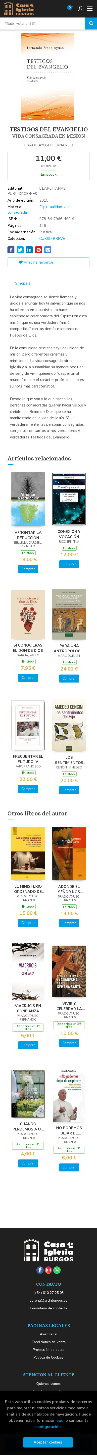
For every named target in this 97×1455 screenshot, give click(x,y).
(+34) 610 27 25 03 (48, 1292)
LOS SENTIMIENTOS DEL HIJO (69, 760)
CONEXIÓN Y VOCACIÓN (69, 534)
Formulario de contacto (48, 1308)
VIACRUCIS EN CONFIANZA (28, 1008)
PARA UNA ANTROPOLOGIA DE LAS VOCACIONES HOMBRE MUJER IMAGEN (69, 648)
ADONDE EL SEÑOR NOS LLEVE (69, 889)
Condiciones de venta (49, 1342)
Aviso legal (48, 1334)
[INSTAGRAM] (48, 1270)
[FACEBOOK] (40, 1270)
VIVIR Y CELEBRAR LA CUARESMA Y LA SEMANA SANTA (69, 1006)
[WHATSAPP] (57, 1270)
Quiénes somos (48, 1383)
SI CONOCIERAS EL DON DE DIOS (28, 648)
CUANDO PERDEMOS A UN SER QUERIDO (28, 1126)
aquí (60, 1420)
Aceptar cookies (48, 1442)
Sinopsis (22, 283)
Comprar (28, 569)
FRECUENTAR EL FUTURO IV (28, 759)
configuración (48, 1427)
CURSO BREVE (52, 238)
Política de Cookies (48, 1357)
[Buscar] (91, 23)
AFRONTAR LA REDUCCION (28, 535)
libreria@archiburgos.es (48, 1300)
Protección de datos (48, 1349)
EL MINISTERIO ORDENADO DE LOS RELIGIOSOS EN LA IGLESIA (28, 889)
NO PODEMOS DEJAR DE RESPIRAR (69, 1130)
